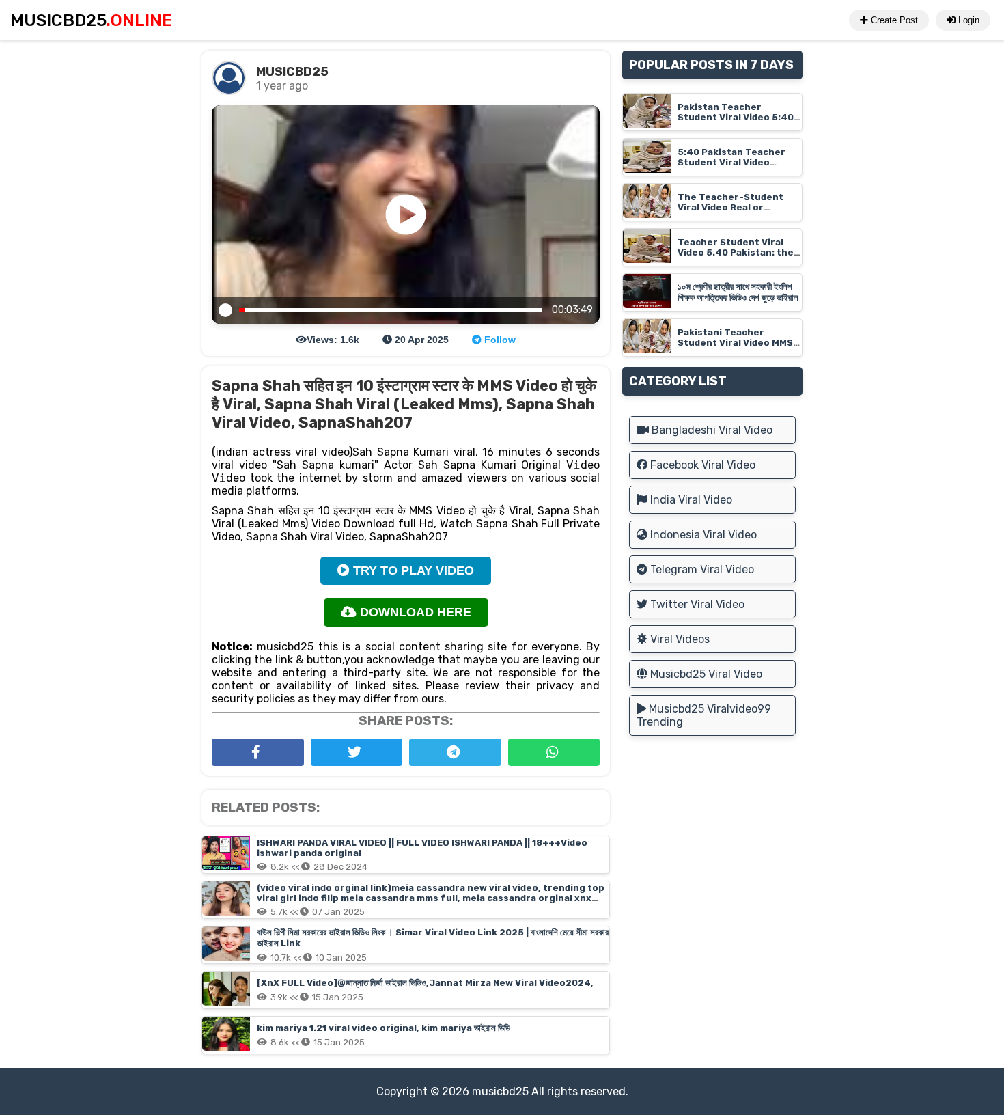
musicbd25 (500, 1091)
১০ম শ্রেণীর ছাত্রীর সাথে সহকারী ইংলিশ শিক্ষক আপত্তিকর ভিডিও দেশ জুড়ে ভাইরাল (738, 292)
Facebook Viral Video (701, 464)
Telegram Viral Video (700, 569)
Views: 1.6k (333, 339)
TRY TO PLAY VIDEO (412, 570)
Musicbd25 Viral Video (704, 673)
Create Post (893, 20)
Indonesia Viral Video (702, 534)
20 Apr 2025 (420, 339)
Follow (499, 339)
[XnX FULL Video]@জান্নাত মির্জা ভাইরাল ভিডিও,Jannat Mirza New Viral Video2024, (425, 983)
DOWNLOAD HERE (414, 612)
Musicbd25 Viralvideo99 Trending (704, 715)
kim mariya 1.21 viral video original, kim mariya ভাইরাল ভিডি (383, 1028)
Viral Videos (678, 639)
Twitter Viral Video (695, 604)
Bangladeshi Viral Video (710, 430)
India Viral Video (689, 499)
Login (967, 20)
